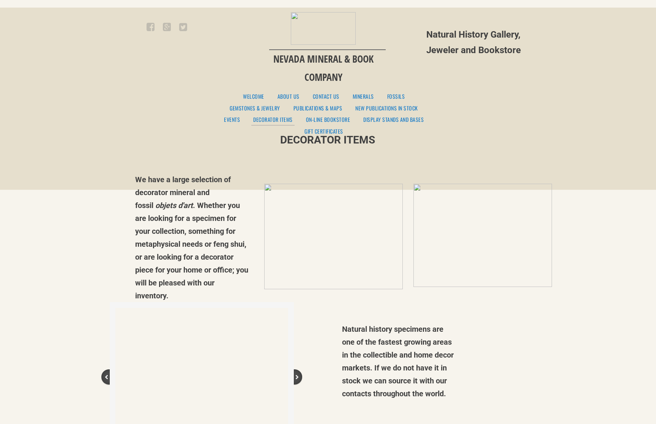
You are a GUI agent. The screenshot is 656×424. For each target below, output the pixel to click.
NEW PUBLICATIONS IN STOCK (386, 108)
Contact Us (326, 96)
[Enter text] (166, 28)
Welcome (253, 96)
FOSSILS (396, 96)
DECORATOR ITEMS (273, 120)
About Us (289, 96)
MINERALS (363, 96)
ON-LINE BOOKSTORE (328, 120)
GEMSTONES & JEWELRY (255, 108)
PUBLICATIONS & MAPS (317, 108)
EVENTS (232, 120)
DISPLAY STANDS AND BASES (393, 120)
